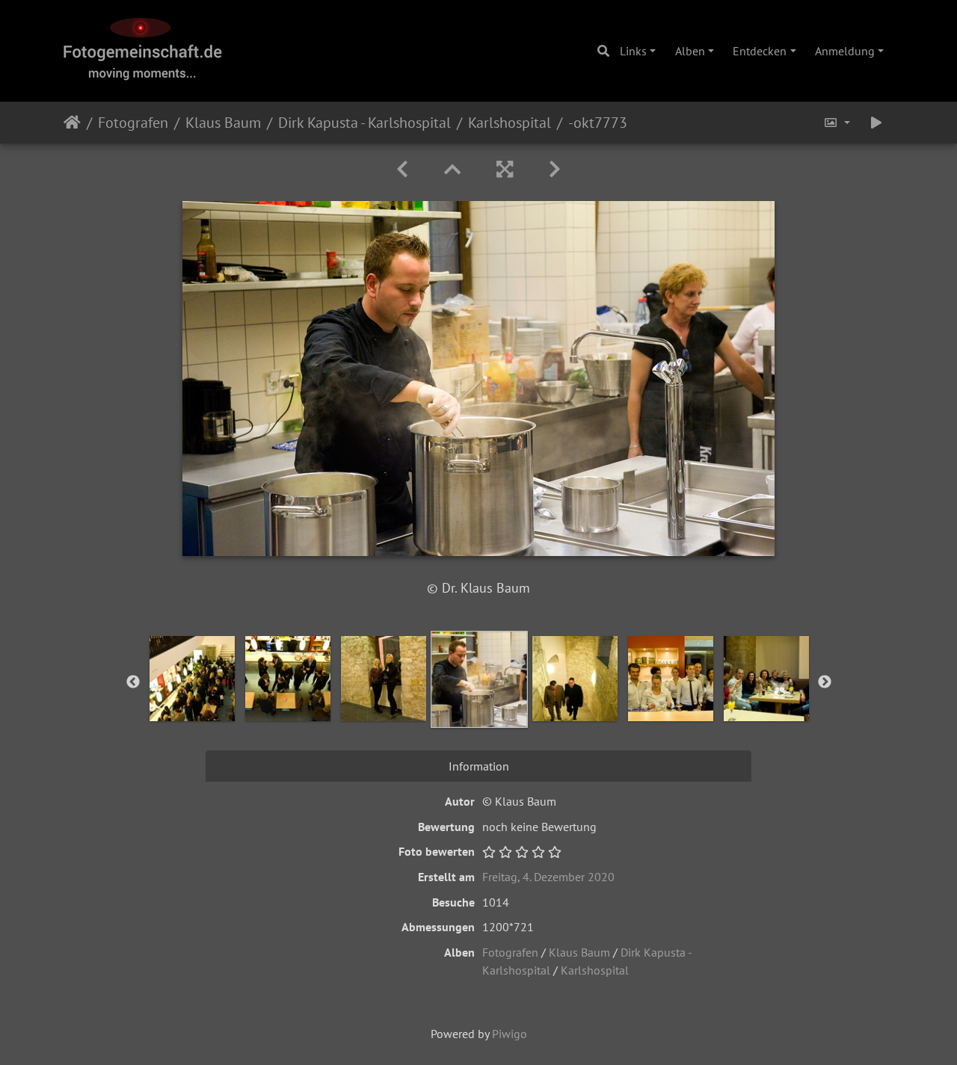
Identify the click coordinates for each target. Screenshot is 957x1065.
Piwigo (509, 1033)
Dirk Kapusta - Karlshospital (364, 122)
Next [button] (824, 682)
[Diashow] (876, 123)
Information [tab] (479, 766)
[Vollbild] (504, 169)
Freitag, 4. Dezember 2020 (548, 876)
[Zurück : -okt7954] (402, 169)
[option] (192, 678)
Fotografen (133, 122)
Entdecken (760, 50)
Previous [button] (133, 682)
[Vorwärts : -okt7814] (555, 169)
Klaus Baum (223, 122)
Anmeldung (845, 50)
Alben (690, 50)
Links (633, 50)
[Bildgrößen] (836, 123)
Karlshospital (509, 122)
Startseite (72, 122)
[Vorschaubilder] (452, 169)
